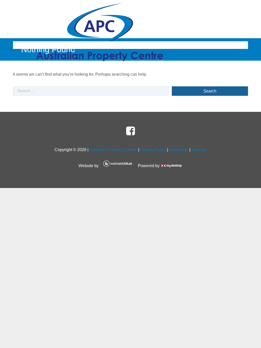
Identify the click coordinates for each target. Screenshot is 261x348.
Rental (137, 50)
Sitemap (198, 150)
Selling (93, 50)
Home (76, 50)
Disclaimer (178, 150)
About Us (160, 50)
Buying (115, 50)
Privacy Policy (153, 150)
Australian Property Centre (113, 150)
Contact (182, 50)
